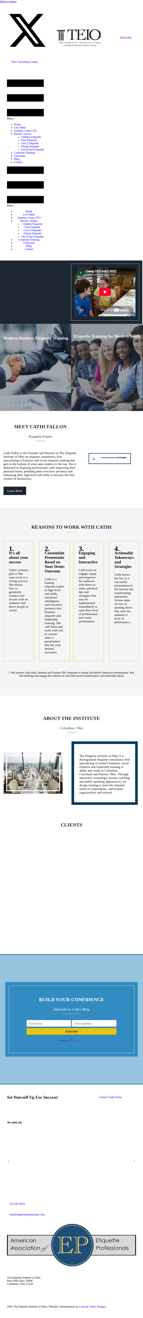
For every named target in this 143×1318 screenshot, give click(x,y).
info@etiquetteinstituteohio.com (27, 1214)
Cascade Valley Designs (92, 1306)
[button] (27, 49)
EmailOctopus (79, 1040)
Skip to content (8, 1)
